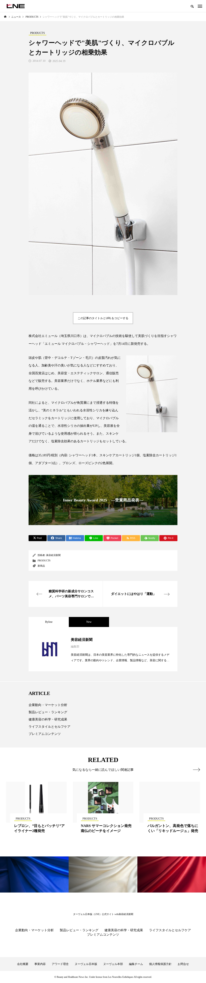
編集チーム (136, 964)
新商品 (41, 565)
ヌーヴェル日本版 (86, 964)
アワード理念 (60, 964)
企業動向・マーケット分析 (48, 705)
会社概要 (22, 964)
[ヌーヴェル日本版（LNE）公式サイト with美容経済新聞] (15, 6)
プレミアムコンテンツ (45, 733)
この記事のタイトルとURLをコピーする (103, 318)
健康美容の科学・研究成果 (48, 719)
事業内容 (40, 964)
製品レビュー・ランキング (48, 712)
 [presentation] (196, 769)
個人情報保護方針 (160, 964)
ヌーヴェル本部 (113, 964)
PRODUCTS (44, 560)
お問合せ (183, 964)
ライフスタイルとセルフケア (49, 726)
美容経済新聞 (53, 555)
